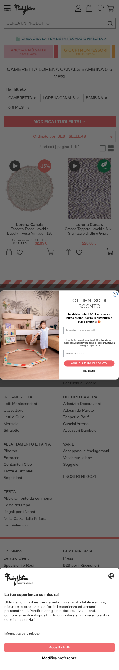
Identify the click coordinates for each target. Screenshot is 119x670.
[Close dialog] (115, 294)
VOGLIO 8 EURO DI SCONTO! (89, 363)
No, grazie (89, 371)
